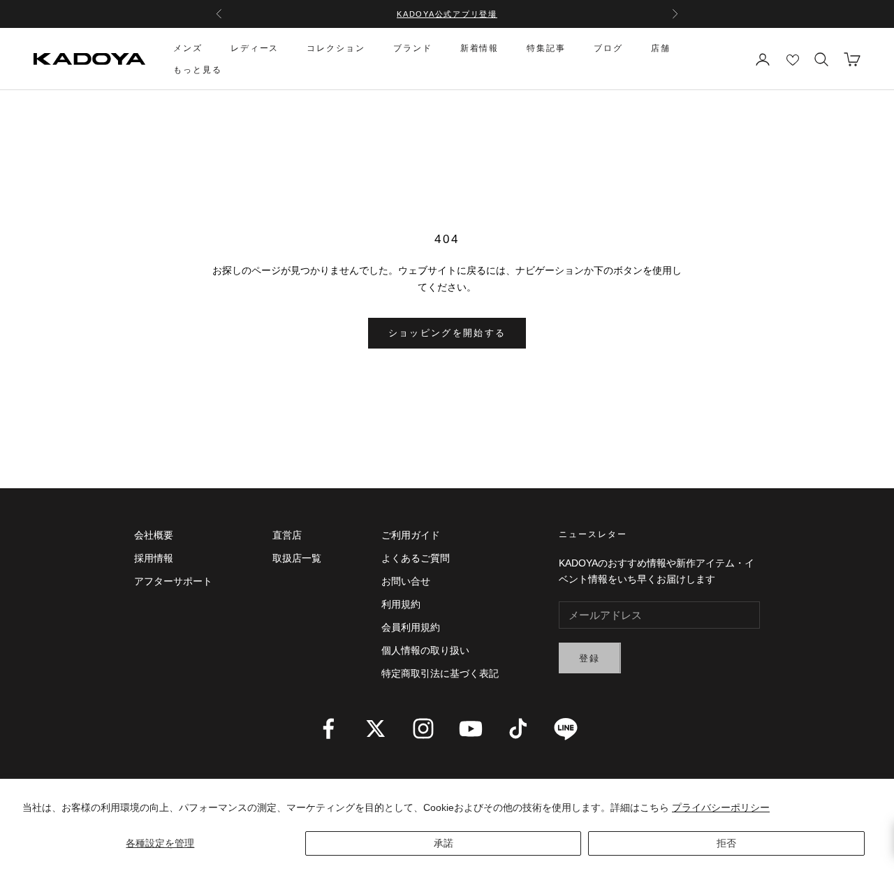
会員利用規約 (410, 627)
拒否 (726, 843)
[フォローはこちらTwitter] (375, 728)
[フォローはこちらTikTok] (518, 728)
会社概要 (153, 535)
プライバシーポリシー (721, 807)
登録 (590, 658)
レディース (254, 48)
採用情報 (153, 558)
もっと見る (197, 70)
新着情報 (479, 48)
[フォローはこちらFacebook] (328, 728)
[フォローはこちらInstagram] (423, 728)
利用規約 (400, 604)
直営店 (287, 535)
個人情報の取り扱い (425, 650)
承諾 (443, 843)
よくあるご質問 (415, 558)
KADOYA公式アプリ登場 (447, 14)
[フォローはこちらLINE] (565, 728)
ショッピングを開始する (447, 333)
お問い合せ (405, 581)
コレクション (336, 48)
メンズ (188, 48)
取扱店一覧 (296, 558)
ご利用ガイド (410, 535)
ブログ (608, 48)
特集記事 (546, 48)
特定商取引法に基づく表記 (440, 673)
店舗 (660, 48)
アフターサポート (173, 581)
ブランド (412, 48)
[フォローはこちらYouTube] (470, 728)
